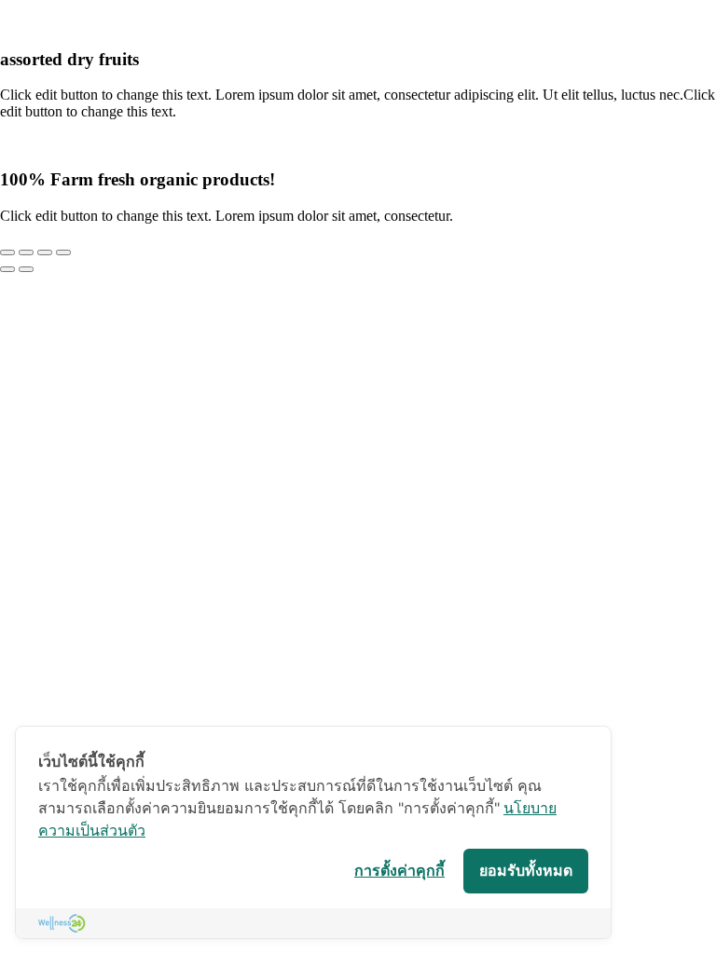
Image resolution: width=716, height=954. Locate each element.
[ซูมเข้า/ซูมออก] (7, 252)
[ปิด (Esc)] (63, 252)
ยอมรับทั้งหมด (525, 870)
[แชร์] (44, 252)
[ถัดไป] (26, 269)
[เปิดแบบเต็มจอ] (26, 252)
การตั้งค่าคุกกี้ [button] (399, 870)
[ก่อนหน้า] (7, 269)
